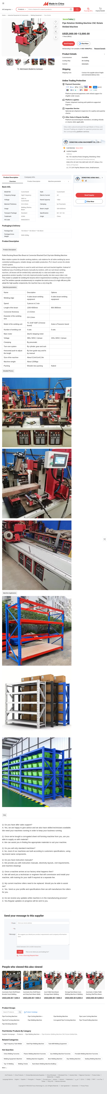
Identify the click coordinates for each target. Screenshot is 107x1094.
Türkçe (43, 1081)
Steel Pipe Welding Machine (35, 1044)
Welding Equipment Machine (13, 1059)
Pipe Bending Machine (61, 1016)
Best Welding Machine (55, 1059)
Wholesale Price (62, 1075)
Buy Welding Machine (73, 1059)
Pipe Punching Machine (9, 1016)
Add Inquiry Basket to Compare (31, 69)
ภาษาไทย (99, 1079)
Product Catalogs (31, 1012)
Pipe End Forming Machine (10, 1020)
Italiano (55, 1079)
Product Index (96, 1075)
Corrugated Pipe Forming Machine (65, 1020)
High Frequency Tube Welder (13, 1044)
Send (20, 952)
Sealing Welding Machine (93, 1059)
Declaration (75, 1086)
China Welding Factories (11, 1054)
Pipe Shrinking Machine (9, 1024)
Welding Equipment (36, 15)
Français (38, 1079)
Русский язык (47, 1079)
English (17, 1079)
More (4, 1068)
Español (23, 1079)
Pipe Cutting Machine (35, 1016)
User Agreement (65, 1086)
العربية (76, 1079)
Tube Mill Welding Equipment (57, 1044)
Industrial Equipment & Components (18, 15)
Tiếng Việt (50, 1081)
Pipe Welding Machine (35, 1020)
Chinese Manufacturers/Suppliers (35, 1075)
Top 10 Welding (9, 1064)
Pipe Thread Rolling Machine (88, 1020)
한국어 (82, 1079)
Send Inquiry (68, 44)
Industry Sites (73, 1075)
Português (31, 1079)
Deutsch (61, 1079)
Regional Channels (84, 1075)
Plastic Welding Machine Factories (35, 1054)
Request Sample (99, 48)
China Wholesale (51, 1075)
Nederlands (69, 1079)
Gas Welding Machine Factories (60, 1054)
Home (4, 15)
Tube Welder (47, 15)
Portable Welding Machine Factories (86, 1054)
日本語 (88, 1079)
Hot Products (8, 1075)
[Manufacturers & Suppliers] (53, 4)
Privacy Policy (85, 1086)
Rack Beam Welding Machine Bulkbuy (44, 1064)
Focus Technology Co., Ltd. (40, 1086)
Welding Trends (23, 1064)
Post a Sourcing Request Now (27, 955)
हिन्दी (93, 1079)
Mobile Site (50, 1077)
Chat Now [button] (85, 44)
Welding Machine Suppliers (35, 1059)
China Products (19, 1075)
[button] (64, 181)
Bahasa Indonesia (60, 1081)
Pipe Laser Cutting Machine (88, 1016)
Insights (57, 1077)
